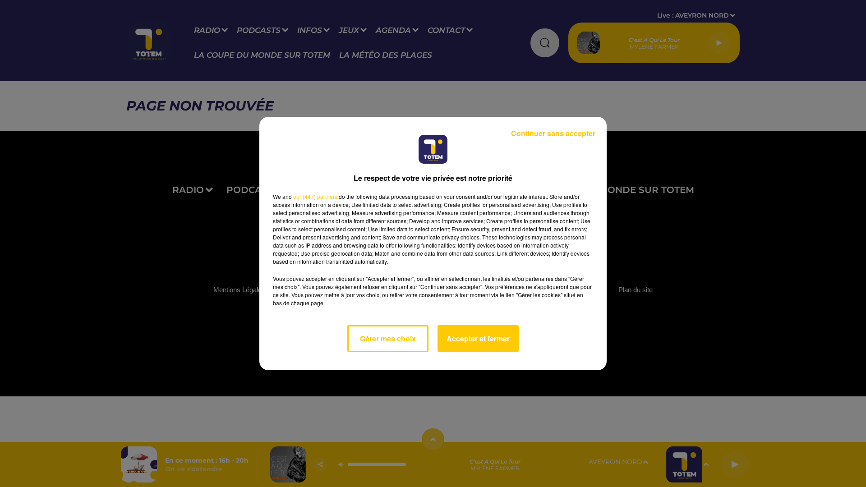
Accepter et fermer (478, 338)
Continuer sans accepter (553, 133)
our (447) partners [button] (315, 196)
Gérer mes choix (388, 338)
